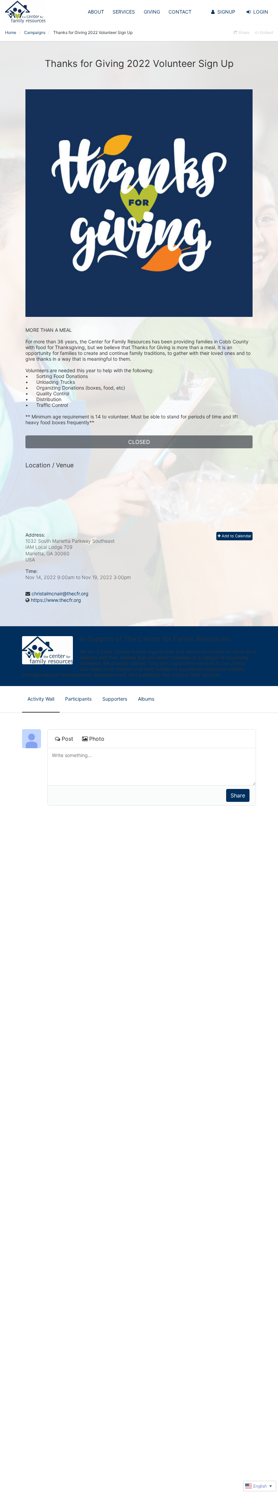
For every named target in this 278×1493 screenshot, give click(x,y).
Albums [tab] (146, 699)
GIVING (152, 12)
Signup (226, 12)
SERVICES (124, 12)
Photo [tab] (96, 738)
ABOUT (96, 12)
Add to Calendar (236, 536)
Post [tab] (67, 738)
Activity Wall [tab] (40, 699)
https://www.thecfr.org (56, 600)
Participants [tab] (78, 699)
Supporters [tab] (114, 699)
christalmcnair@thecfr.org (60, 593)
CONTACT (180, 12)
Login (260, 12)
